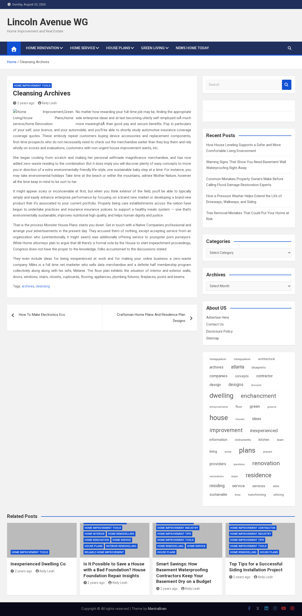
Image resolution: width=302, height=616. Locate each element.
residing (217, 485)
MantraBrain (157, 609)
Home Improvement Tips (174, 533)
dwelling (221, 395)
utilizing (278, 494)
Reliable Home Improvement (104, 552)
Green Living (153, 48)
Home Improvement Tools (32, 85)
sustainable (218, 494)
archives (28, 286)
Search (286, 85)
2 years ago (25, 103)
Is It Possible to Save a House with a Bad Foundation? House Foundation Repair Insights (115, 569)
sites (276, 486)
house (219, 418)
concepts (242, 376)
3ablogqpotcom (218, 359)
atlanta (237, 367)
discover (256, 385)
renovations (217, 476)
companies (218, 376)
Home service (82, 48)
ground (271, 406)
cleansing (43, 286)
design (215, 384)
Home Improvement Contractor (252, 527)
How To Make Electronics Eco (42, 314)
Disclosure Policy (219, 331)
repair (234, 476)
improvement (226, 430)
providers (218, 464)
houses (239, 419)
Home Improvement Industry (177, 527)
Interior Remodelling (121, 546)
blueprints (259, 367)
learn (280, 440)
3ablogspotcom (242, 359)
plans (247, 450)
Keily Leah (49, 103)
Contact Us (215, 324)
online (228, 451)
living (213, 451)
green (255, 406)
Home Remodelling (121, 533)
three (238, 494)
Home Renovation (42, 48)
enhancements (219, 406)
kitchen (264, 440)
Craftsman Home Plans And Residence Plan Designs (151, 317)
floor (238, 406)
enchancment (258, 396)
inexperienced (264, 430)
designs (235, 384)
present (267, 451)
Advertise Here (217, 317)
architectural (266, 359)
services (258, 486)
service (238, 486)
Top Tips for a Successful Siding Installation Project (255, 567)
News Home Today (192, 48)
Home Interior (95, 533)
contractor (264, 376)
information (218, 440)
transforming (257, 494)
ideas (256, 418)
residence (258, 475)
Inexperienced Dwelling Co (38, 564)
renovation (266, 463)
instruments (243, 440)
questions (239, 464)
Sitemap (212, 338)
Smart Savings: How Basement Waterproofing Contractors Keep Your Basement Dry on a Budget (183, 572)
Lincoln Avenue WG (47, 22)
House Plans (118, 48)
